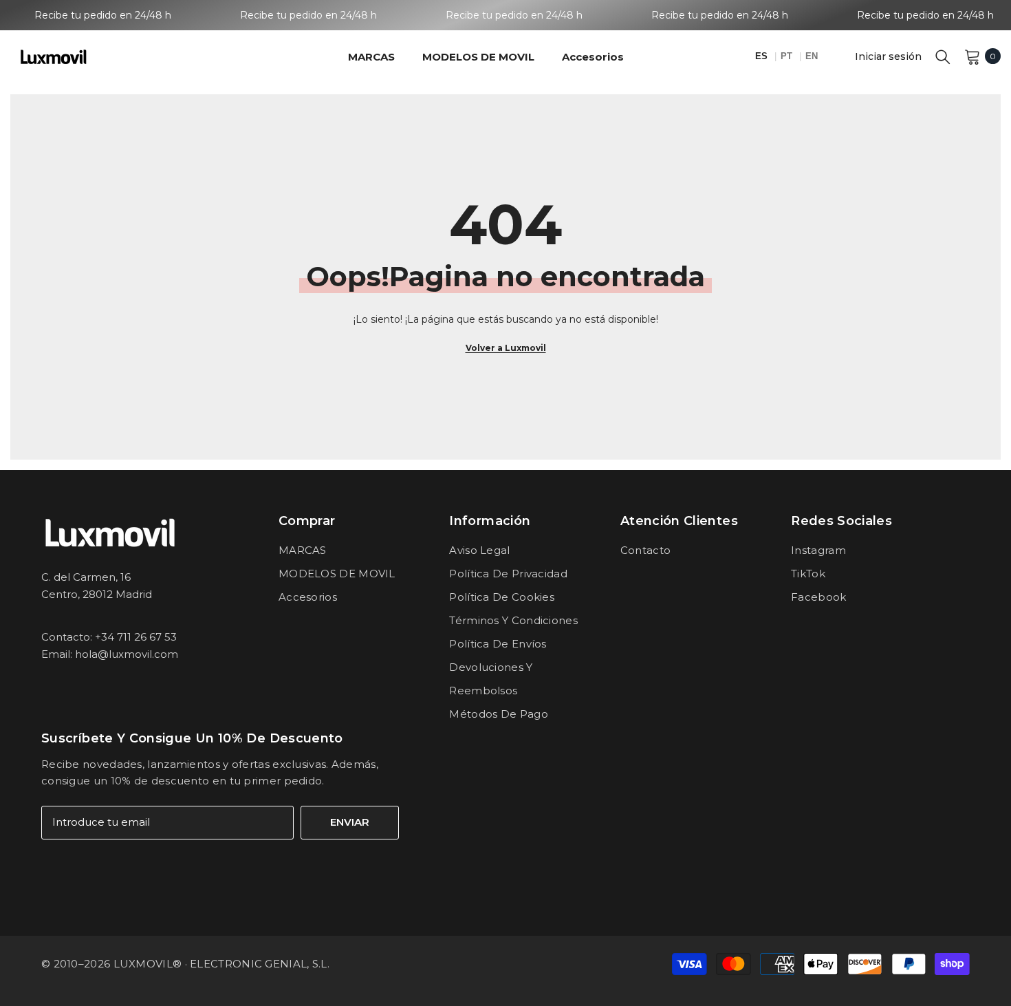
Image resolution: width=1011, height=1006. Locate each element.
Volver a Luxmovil (506, 348)
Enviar (349, 821)
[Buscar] (943, 56)
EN (811, 56)
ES (762, 56)
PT (788, 56)
